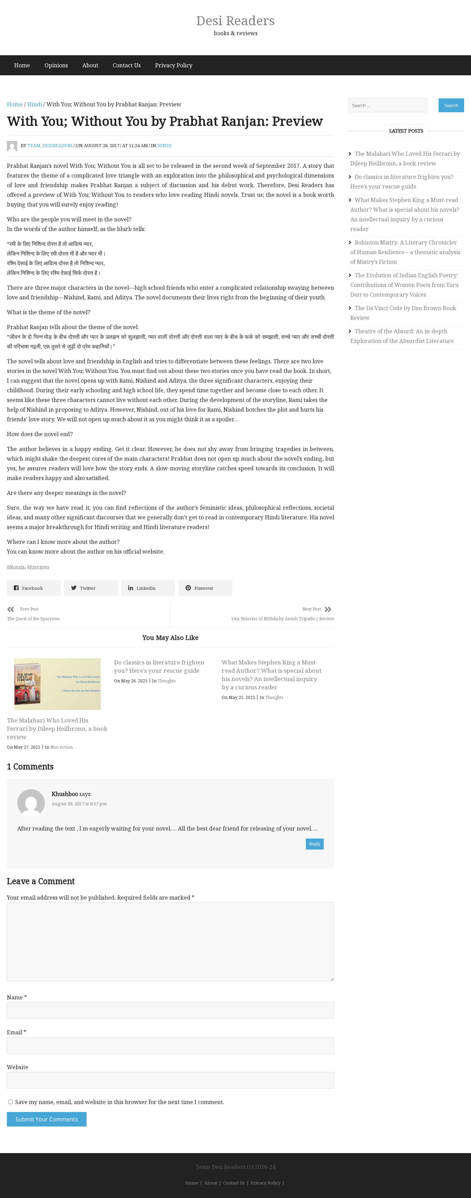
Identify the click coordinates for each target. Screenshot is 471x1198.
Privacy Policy (173, 65)
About (90, 65)
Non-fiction (61, 747)
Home (22, 65)
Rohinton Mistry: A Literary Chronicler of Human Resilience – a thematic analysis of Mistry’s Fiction (405, 252)
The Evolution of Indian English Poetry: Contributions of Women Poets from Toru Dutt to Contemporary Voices (404, 284)
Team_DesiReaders (50, 145)
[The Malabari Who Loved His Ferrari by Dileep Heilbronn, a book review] (57, 684)
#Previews (38, 567)
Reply (314, 844)
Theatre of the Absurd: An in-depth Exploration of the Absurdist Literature (402, 336)
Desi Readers (235, 20)
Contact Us (127, 65)
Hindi (34, 104)
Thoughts (167, 681)
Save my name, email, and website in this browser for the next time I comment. (119, 1102)
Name (17, 997)
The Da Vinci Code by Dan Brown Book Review (403, 313)
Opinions (56, 65)
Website (17, 1067)
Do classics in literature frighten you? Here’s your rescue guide (159, 666)
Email (16, 1032)
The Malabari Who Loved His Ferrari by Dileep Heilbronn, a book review (57, 728)
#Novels (15, 567)
